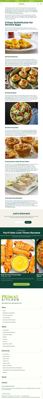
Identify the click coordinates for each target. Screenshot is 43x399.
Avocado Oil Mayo (11, 203)
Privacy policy (10, 396)
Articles (5, 339)
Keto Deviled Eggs (8, 11)
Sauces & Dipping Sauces (9, 319)
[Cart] (41, 4)
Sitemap (5, 372)
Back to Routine (38, 1)
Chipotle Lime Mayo (11, 207)
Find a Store (6, 358)
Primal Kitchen (8, 393)
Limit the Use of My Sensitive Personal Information (30, 397)
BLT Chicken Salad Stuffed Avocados (29, 131)
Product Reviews (7, 365)
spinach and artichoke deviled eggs (16, 13)
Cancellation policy (25, 396)
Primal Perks (6, 356)
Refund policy (4, 396)
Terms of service (17, 396)
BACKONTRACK (12, 1)
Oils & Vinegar (6, 317)
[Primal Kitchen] (21, 4)
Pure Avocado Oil (24, 169)
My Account (6, 354)
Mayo (4, 310)
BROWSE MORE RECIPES (22, 284)
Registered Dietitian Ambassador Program (14, 370)
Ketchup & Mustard (8, 315)
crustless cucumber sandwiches (19, 202)
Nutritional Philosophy (9, 332)
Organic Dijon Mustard (28, 63)
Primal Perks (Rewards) (9, 346)
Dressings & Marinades (9, 313)
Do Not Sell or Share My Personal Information (10, 397)
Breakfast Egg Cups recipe (23, 164)
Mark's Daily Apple (7, 343)
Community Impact (7, 334)
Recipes (5, 337)
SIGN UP (28, 222)
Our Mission (6, 330)
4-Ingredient (34, 10)
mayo (22, 96)
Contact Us (6, 361)
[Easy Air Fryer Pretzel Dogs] (18, 256)
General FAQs (6, 363)
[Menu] (1, 4)
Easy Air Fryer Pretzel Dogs (11, 275)
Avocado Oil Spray (19, 170)
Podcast (5, 341)
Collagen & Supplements (9, 322)
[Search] (38, 4)
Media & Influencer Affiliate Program (12, 367)
